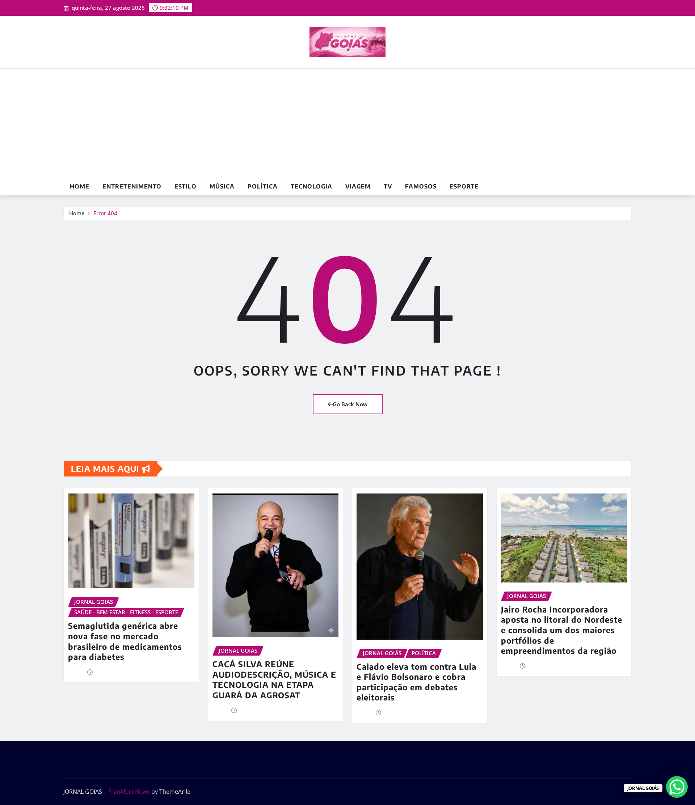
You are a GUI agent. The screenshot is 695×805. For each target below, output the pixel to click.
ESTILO (185, 186)
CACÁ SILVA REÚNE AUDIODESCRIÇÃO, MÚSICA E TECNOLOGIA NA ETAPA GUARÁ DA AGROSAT (274, 679)
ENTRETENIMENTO (131, 186)
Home (79, 186)
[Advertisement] (347, 123)
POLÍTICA (263, 186)
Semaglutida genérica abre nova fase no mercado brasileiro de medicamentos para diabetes (125, 641)
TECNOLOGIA (311, 186)
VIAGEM (358, 186)
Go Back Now (350, 404)
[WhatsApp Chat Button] (677, 787)
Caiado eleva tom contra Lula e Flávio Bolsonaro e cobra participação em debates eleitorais (416, 682)
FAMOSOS (421, 186)
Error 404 (105, 213)
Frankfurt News (129, 792)
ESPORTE (464, 186)
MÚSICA (222, 186)
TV (388, 186)
